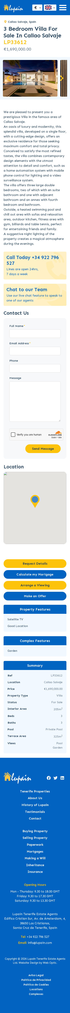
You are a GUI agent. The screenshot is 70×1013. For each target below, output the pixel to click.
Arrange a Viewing (35, 585)
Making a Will (35, 858)
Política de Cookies (36, 984)
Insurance (35, 872)
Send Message (43, 449)
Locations (36, 989)
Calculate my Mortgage (35, 574)
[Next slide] (61, 78)
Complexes (36, 994)
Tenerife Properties (35, 791)
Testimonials (35, 812)
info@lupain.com (40, 943)
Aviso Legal (36, 975)
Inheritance (35, 865)
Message (15, 378)
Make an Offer (35, 596)
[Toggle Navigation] (62, 7)
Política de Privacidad (36, 980)
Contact (35, 818)
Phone (13, 360)
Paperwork (35, 845)
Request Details (35, 564)
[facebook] (48, 778)
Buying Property (35, 831)
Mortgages (35, 851)
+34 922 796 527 (38, 937)
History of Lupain (35, 805)
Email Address (19, 343)
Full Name (16, 326)
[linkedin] (62, 778)
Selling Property (35, 838)
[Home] (13, 8)
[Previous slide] (9, 78)
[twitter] (55, 778)
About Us (35, 798)
